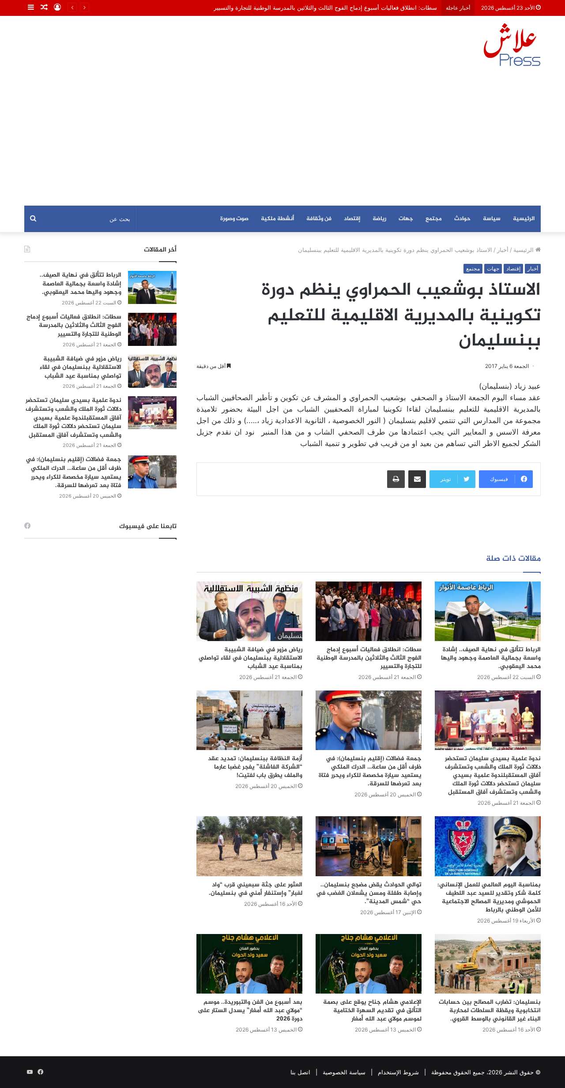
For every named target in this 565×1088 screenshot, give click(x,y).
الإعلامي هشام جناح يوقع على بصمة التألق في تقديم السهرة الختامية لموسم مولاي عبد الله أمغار (372, 1010)
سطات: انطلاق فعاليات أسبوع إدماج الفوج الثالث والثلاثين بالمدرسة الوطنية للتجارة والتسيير (325, 7)
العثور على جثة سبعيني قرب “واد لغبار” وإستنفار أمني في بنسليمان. (255, 889)
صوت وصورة (234, 219)
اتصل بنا (300, 1072)
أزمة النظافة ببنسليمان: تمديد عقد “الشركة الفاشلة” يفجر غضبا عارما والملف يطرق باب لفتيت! (255, 767)
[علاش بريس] (512, 44)
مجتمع (434, 219)
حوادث (462, 219)
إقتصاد (352, 219)
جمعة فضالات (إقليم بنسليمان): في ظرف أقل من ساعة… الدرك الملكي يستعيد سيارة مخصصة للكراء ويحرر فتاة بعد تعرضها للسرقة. (370, 771)
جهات (406, 219)
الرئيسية (524, 219)
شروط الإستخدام (398, 1072)
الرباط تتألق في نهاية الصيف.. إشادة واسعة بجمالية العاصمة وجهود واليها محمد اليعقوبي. (491, 658)
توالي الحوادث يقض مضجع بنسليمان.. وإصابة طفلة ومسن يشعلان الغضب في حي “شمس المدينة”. (369, 893)
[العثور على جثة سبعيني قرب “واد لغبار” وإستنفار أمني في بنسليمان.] (249, 846)
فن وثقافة (318, 219)
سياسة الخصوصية (344, 1072)
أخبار (502, 249)
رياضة (379, 219)
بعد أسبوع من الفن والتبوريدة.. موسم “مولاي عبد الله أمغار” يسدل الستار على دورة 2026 (250, 1010)
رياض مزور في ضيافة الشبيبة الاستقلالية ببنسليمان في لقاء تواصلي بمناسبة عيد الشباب (250, 658)
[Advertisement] (282, 139)
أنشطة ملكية (277, 219)
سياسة (492, 219)
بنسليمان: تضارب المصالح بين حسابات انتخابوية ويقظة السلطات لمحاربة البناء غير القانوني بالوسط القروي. (490, 1010)
